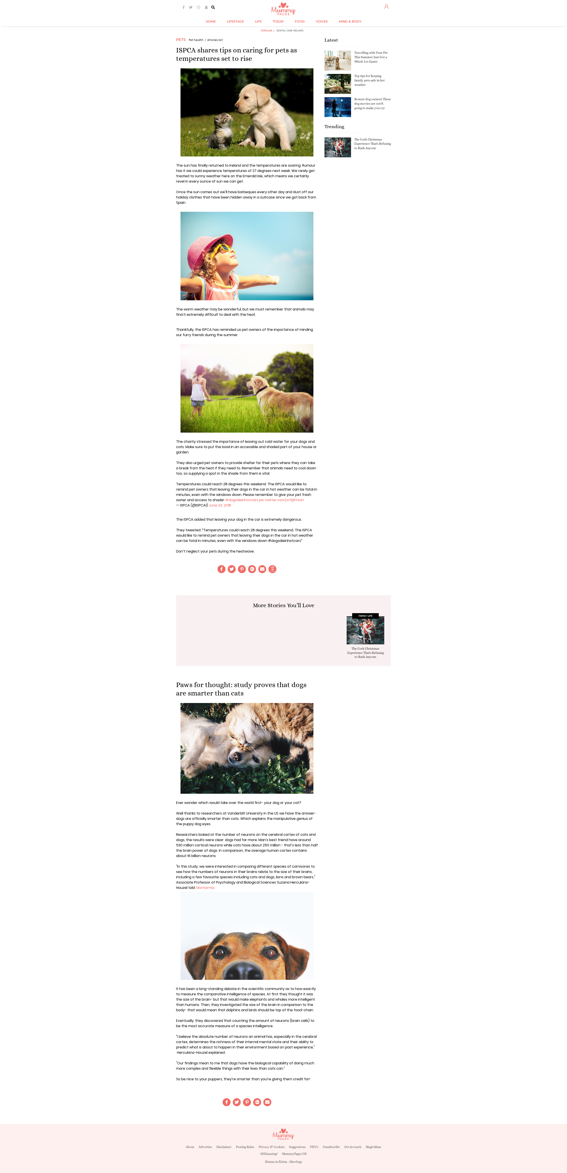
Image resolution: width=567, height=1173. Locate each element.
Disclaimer (223, 1147)
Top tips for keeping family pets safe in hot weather (369, 80)
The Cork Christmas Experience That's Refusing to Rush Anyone (372, 144)
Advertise (205, 1147)
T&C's (314, 1147)
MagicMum (373, 1147)
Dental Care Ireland (289, 30)
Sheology (295, 1161)
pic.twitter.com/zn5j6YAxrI (281, 500)
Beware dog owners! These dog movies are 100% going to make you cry (372, 103)
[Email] (262, 569)
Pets (181, 40)
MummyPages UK (294, 1154)
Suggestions (297, 1147)
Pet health (196, 40)
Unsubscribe (331, 1147)
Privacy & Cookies (272, 1147)
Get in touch (352, 1147)
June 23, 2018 (220, 505)
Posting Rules (245, 1147)
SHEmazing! (269, 1154)
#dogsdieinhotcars (241, 500)
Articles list (215, 40)
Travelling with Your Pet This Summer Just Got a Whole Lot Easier (371, 57)
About (190, 1147)
